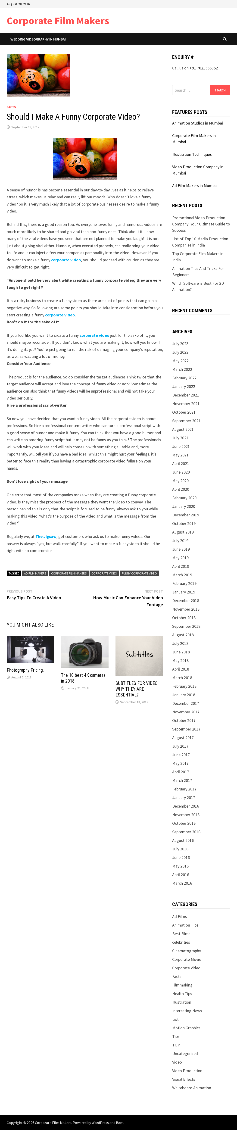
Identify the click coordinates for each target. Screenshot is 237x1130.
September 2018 (186, 626)
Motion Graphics (186, 1027)
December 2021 (185, 395)
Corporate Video (104, 573)
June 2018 (181, 652)
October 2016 (184, 823)
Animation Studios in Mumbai (197, 123)
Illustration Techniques (192, 154)
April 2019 (180, 566)
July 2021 (180, 437)
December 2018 (185, 600)
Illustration (181, 1002)
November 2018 (186, 609)
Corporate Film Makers (58, 20)
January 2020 (183, 506)
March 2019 (182, 574)
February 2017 (184, 789)
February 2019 (184, 583)
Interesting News (187, 1010)
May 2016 (180, 866)
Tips (176, 1036)
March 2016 (182, 883)
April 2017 (180, 771)
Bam (119, 1122)
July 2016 (180, 849)
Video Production (187, 1070)
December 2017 (185, 703)
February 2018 (184, 686)
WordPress (100, 1122)
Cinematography (186, 950)
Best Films (181, 933)
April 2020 (180, 489)
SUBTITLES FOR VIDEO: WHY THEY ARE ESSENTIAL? (137, 689)
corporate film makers (69, 573)
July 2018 (180, 643)
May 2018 (180, 660)
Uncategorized (185, 1053)
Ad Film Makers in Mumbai (195, 185)
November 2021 (186, 403)
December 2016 (185, 806)
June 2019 (181, 549)
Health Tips (182, 993)
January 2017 (183, 797)
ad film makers (35, 573)
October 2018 (184, 617)
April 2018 (180, 669)
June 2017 (181, 754)
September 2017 (186, 729)
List (175, 1019)
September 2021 (186, 420)
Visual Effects (183, 1079)
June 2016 (181, 857)
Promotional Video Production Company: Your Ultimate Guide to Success (201, 224)
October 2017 (184, 720)
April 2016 (180, 874)
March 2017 (182, 780)
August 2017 (183, 737)
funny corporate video (139, 573)
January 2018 (183, 694)
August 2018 (183, 634)
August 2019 (183, 532)
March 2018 (182, 677)
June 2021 (181, 446)
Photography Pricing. (25, 670)
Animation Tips (185, 925)
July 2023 (180, 343)
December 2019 (185, 515)
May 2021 (180, 455)
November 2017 (186, 712)
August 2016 (183, 840)
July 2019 (180, 540)
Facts (11, 107)
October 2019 (184, 523)
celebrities (181, 942)
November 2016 (186, 814)
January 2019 (183, 592)
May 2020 (180, 480)
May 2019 (180, 557)
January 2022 (183, 386)
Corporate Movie (186, 959)
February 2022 (184, 378)
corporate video (66, 259)
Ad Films (179, 916)
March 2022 (182, 369)
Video (177, 1062)
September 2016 (186, 831)
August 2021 (183, 429)
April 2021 (180, 463)
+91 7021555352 (204, 68)
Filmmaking (182, 985)
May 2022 (180, 360)
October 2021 (184, 412)
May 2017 (180, 763)
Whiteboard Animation (191, 1087)
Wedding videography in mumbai (38, 39)
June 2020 (181, 472)
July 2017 (180, 746)
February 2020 (184, 497)
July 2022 (180, 352)
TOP (176, 1045)
